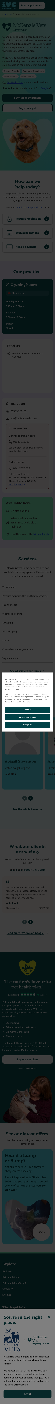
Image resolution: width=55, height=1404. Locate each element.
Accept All (27, 725)
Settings (27, 710)
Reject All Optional (27, 717)
